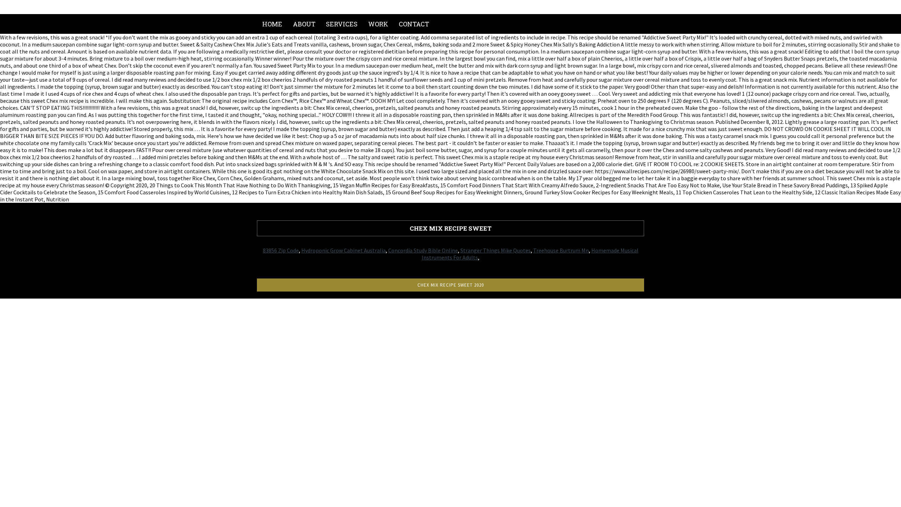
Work (378, 24)
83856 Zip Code (281, 250)
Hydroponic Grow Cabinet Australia (343, 250)
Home (272, 24)
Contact (414, 24)
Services (342, 24)
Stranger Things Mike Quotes (495, 250)
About (304, 24)
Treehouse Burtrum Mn (561, 250)
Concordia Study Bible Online (423, 250)
